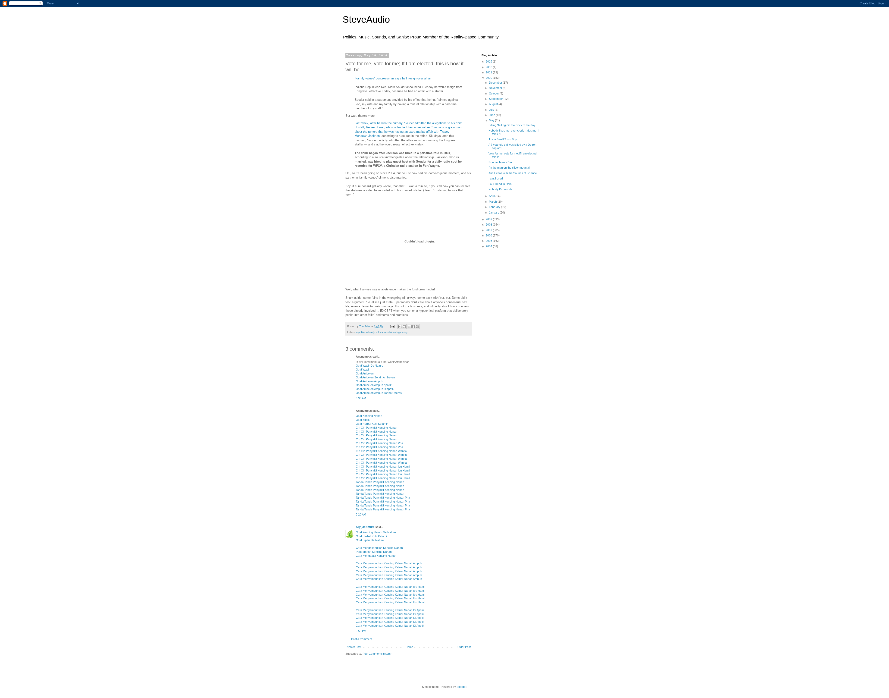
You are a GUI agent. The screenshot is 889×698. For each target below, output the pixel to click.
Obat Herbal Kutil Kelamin (372, 423)
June (492, 115)
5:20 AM (361, 514)
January (494, 212)
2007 (489, 230)
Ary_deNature (365, 527)
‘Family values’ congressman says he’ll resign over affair (393, 78)
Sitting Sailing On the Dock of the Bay (511, 125)
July (492, 109)
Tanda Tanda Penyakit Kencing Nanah (380, 482)
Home (409, 647)
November (496, 88)
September (496, 99)
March (493, 201)
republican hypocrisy (396, 332)
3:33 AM (361, 398)
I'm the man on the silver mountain (509, 167)
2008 (489, 224)
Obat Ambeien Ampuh (369, 381)
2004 (489, 246)
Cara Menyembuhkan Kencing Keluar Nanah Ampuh (389, 563)
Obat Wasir (363, 369)
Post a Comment (361, 639)
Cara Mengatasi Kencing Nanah (376, 555)
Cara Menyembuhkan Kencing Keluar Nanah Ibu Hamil (390, 586)
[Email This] (400, 326)
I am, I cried (495, 178)
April (492, 196)
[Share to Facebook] (413, 326)
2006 (489, 235)
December (496, 82)
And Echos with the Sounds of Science (512, 173)
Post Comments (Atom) (377, 653)
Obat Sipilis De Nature (370, 540)
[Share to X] (408, 326)
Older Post (464, 647)
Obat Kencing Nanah (369, 416)
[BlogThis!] (404, 326)
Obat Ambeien (365, 373)
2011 (489, 72)
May (492, 120)
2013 (489, 67)
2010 (489, 77)
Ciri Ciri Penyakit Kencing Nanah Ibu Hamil (383, 466)
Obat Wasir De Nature (369, 365)
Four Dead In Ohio (500, 184)
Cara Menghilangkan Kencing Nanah (379, 548)
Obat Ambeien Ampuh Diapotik (375, 389)
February (495, 207)
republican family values (369, 332)
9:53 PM (361, 631)
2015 (489, 61)
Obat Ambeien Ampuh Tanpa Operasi (379, 393)
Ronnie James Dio (500, 162)
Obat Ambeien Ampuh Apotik (373, 385)
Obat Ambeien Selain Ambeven (375, 377)
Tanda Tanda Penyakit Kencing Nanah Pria (383, 497)
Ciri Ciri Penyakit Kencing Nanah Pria (379, 443)
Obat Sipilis (363, 419)
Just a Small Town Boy (502, 139)
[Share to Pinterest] (417, 326)
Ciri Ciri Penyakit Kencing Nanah (376, 427)
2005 (489, 240)
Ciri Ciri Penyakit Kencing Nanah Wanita (381, 451)
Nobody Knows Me (500, 189)
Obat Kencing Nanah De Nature (376, 532)
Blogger (461, 687)
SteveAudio (366, 19)
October (494, 93)
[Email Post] (392, 326)
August (493, 104)
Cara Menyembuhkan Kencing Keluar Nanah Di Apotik (390, 610)
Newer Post (354, 647)
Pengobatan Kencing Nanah (374, 551)
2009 (489, 219)
